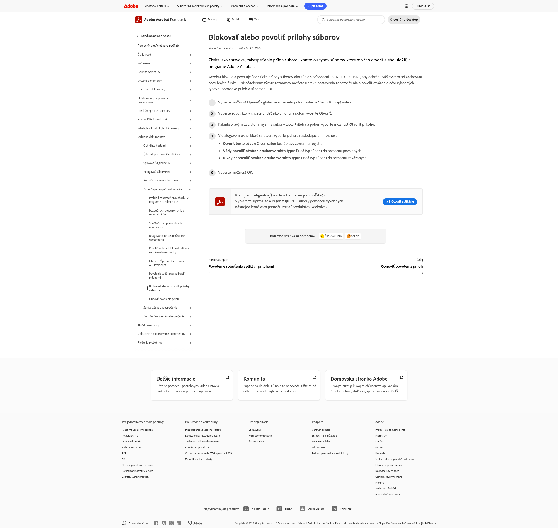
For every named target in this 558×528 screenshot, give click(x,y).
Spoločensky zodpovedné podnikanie (395, 459)
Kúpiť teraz (315, 6)
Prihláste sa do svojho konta (390, 429)
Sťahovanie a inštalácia (324, 435)
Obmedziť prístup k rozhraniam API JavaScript (168, 263)
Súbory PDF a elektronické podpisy (198, 6)
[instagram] (164, 523)
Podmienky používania (320, 523)
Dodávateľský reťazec (387, 470)
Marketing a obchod (243, 6)
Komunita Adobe (321, 441)
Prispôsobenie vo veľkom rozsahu (203, 429)
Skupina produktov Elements (137, 465)
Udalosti (379, 447)
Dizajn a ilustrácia (131, 441)
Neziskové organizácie (260, 435)
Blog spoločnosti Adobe (387, 494)
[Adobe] (131, 6)
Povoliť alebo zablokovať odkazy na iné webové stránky (169, 250)
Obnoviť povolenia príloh (164, 299)
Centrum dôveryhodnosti (388, 476)
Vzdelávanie (255, 429)
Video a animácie (131, 447)
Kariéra (379, 441)
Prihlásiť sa (423, 6)
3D (123, 459)
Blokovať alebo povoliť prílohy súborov (169, 288)
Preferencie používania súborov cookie (355, 523)
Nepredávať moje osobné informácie (398, 523)
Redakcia (380, 453)
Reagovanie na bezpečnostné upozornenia (167, 238)
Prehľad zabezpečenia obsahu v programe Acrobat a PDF (168, 200)
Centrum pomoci (321, 429)
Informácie (381, 435)
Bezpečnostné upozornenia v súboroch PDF (166, 212)
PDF (124, 453)
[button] (406, 6)
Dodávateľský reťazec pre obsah (202, 435)
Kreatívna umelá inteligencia (137, 429)
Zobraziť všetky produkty (135, 476)
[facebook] (156, 523)
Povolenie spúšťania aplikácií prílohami (166, 275)
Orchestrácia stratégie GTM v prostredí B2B (208, 453)
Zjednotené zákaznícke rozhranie (202, 441)
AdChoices (430, 523)
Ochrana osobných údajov (291, 523)
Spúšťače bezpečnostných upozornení (165, 225)
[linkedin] (179, 523)
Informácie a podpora (281, 6)
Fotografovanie (130, 435)
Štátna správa (256, 441)
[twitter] (171, 523)
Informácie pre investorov (388, 465)
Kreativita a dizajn (155, 6)
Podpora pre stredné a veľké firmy (330, 453)
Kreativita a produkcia (197, 447)
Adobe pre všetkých (385, 488)
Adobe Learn (318, 447)
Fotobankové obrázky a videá (137, 470)
